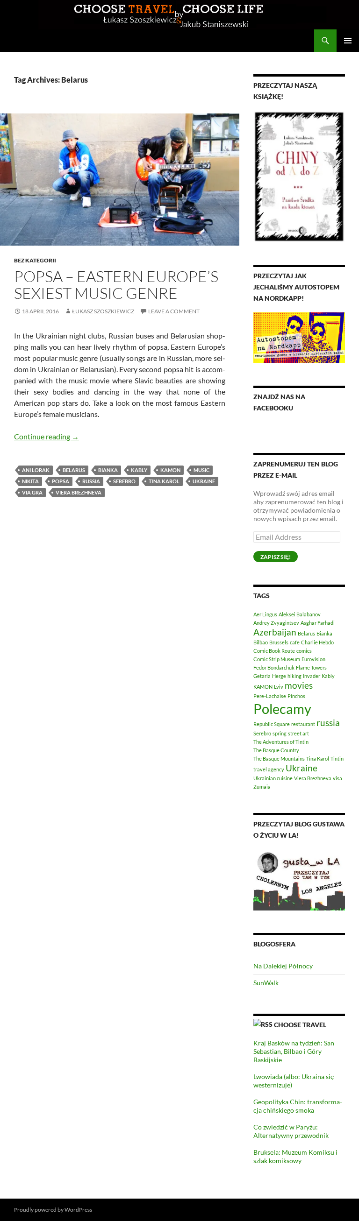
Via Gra (32, 492)
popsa (60, 481)
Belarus (74, 470)
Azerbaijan (274, 632)
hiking (294, 676)
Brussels (278, 642)
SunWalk (266, 983)
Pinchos (296, 696)
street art (298, 733)
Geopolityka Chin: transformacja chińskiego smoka (297, 1106)
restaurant (303, 724)
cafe (295, 642)
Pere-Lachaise (269, 696)
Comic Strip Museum (276, 659)
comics (304, 651)
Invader (311, 676)
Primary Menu (348, 40)
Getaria (262, 676)
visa (337, 778)
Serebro (124, 481)
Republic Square (271, 724)
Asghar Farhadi (318, 623)
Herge (279, 676)
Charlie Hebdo (317, 642)
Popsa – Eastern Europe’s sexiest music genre (116, 285)
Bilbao (260, 642)
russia (91, 481)
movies (299, 685)
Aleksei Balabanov (300, 614)
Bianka (108, 470)
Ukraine (204, 481)
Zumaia (262, 786)
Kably (139, 470)
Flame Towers (311, 667)
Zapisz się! (275, 556)
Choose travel (300, 1025)
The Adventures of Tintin (281, 742)
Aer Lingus (265, 614)
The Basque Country (276, 750)
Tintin (337, 758)
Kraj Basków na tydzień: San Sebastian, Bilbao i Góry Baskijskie (293, 1051)
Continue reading (46, 436)
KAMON (170, 470)
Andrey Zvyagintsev (276, 623)
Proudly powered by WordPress (53, 1209)
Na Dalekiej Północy (283, 966)
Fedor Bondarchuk (273, 667)
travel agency (268, 769)
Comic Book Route (274, 651)
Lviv (278, 687)
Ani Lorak (36, 470)
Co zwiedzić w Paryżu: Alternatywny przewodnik (291, 1131)
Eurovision (313, 659)
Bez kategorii (35, 260)
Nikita (30, 481)
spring (280, 733)
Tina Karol (164, 481)
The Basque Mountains (279, 758)
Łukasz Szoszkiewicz (103, 311)
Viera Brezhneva (78, 492)
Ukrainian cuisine (273, 778)
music (201, 470)
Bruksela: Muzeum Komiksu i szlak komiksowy (295, 1156)
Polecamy (282, 708)
